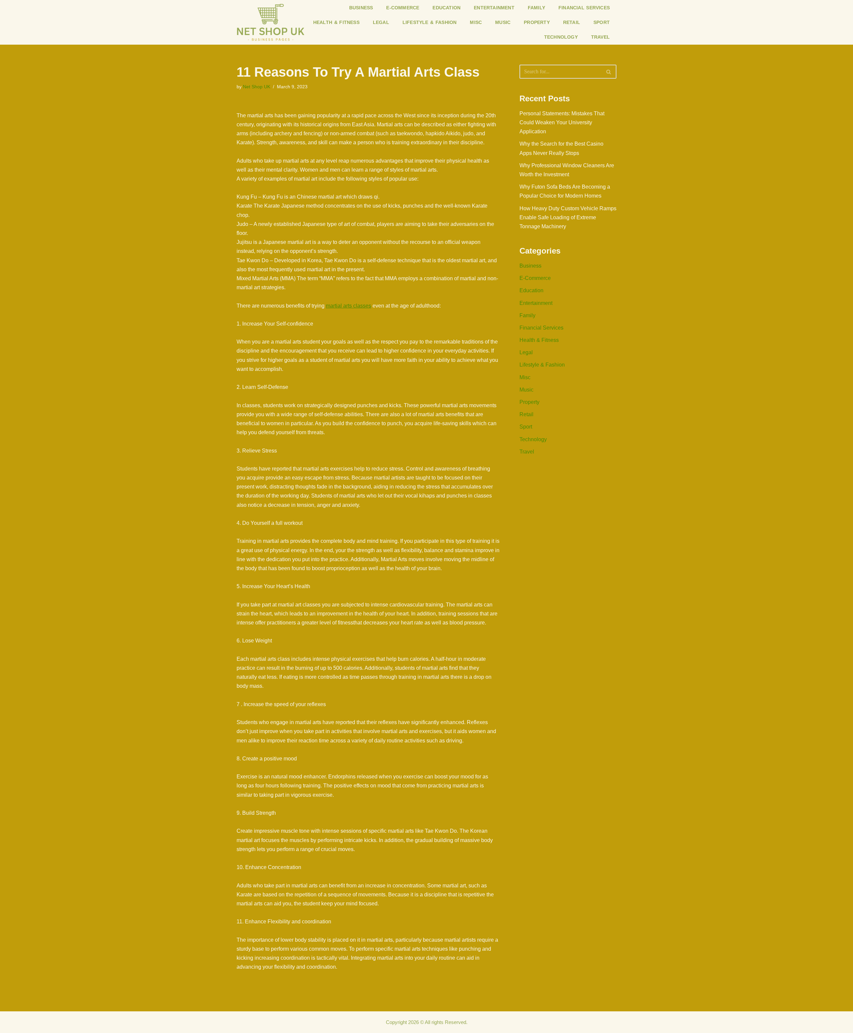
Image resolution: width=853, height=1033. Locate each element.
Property (537, 22)
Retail (571, 22)
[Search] (608, 72)
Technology (561, 37)
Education (446, 7)
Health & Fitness (336, 22)
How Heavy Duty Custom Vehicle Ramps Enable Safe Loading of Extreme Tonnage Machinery (567, 217)
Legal (381, 22)
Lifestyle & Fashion (430, 22)
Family (536, 7)
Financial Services (584, 7)
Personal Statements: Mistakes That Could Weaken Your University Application (561, 122)
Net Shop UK (256, 86)
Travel (600, 37)
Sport (601, 22)
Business (361, 7)
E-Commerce (402, 7)
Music (502, 22)
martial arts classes (348, 306)
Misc (476, 22)
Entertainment (494, 7)
